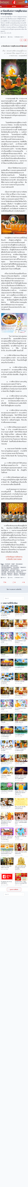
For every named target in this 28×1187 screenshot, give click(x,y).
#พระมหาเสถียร (5, 566)
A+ (25, 40)
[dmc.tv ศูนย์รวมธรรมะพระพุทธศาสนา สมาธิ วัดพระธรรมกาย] (14, 2)
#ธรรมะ (16, 573)
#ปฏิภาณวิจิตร (5, 570)
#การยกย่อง (16, 567)
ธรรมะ (14, 6)
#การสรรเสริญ (11, 572)
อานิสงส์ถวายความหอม (14, 559)
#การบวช (23, 570)
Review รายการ (19, 37)
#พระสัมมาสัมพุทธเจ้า (7, 567)
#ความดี (4, 573)
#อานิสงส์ (7, 564)
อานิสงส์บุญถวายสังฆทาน (14, 557)
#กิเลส (18, 570)
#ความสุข (12, 570)
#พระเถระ (4, 574)
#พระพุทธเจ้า (23, 573)
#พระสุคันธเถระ (5, 569)
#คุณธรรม (23, 567)
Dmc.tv (4, 37)
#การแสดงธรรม (14, 569)
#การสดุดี (4, 572)
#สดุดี (13, 564)
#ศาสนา (10, 574)
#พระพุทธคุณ (19, 564)
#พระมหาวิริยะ (14, 566)
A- (21, 40)
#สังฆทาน (16, 574)
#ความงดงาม (20, 572)
